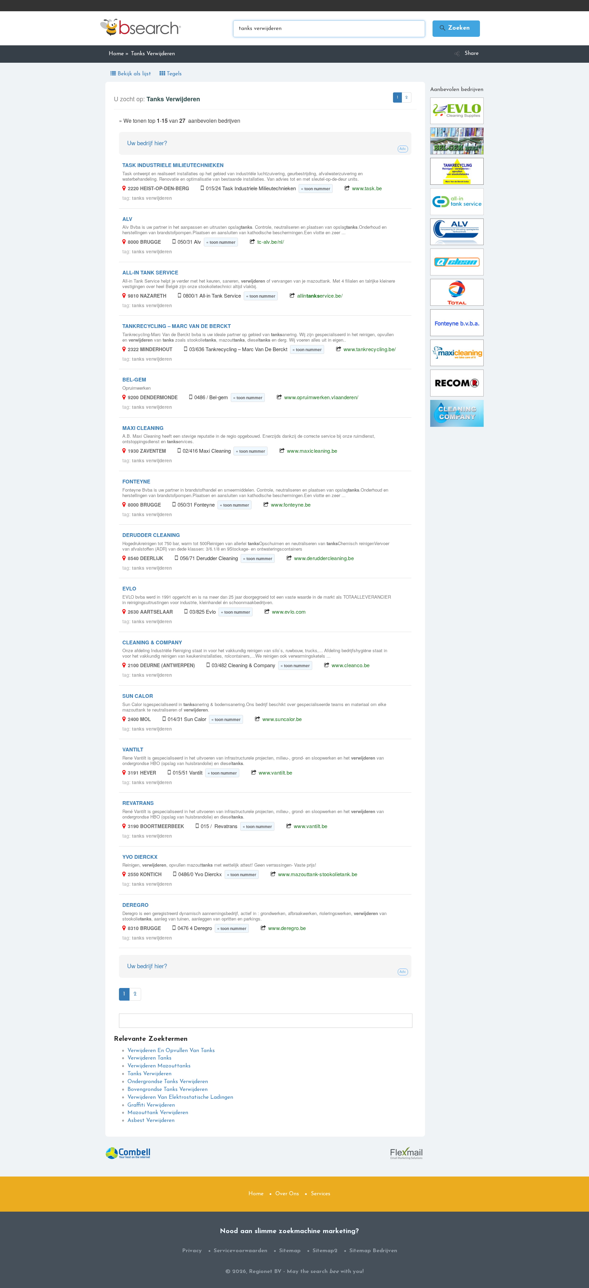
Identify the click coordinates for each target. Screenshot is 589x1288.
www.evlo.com (289, 611)
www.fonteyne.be (291, 504)
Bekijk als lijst (134, 74)
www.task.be (367, 188)
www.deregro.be (287, 927)
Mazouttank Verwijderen (157, 1112)
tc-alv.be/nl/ (270, 241)
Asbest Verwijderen (151, 1120)
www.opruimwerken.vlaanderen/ (321, 397)
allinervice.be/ (320, 295)
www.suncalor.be (282, 718)
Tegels (173, 74)
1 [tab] (397, 97)
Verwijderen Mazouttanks (159, 1066)
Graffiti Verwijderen (151, 1105)
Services (320, 1194)
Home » (119, 54)
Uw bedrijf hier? (147, 142)
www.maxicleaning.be (312, 450)
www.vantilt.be (275, 772)
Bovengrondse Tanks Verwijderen (167, 1089)
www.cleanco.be (350, 665)
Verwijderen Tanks (149, 1058)
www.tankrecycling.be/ (370, 349)
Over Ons (287, 1194)
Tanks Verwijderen (149, 1074)
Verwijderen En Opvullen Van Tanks (171, 1050)
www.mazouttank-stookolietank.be (317, 874)
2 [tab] (406, 97)
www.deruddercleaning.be (324, 557)
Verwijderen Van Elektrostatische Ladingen (180, 1097)
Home (255, 1194)
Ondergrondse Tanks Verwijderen (167, 1081)
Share (472, 53)
